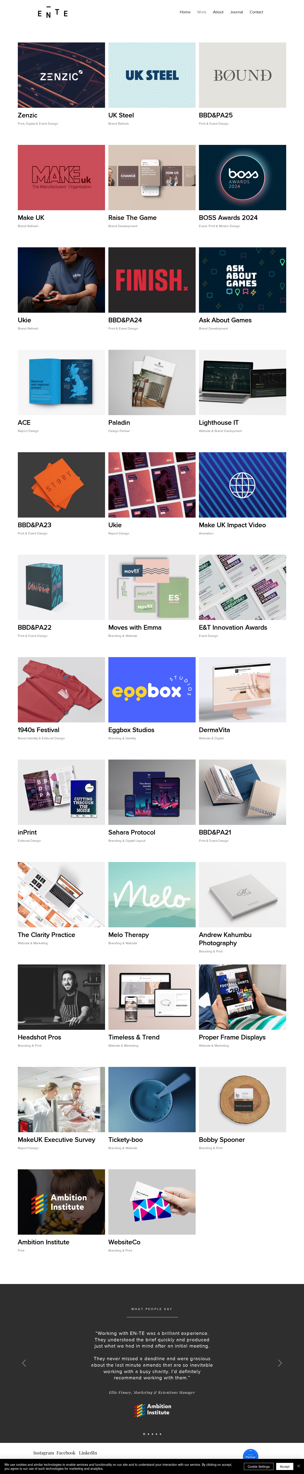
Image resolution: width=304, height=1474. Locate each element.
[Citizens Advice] (152, 1434)
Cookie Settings (259, 1466)
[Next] (280, 1363)
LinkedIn (88, 1453)
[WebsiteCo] (148, 1434)
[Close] (298, 1466)
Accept (285, 1466)
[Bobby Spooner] (156, 1434)
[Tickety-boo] (160, 1434)
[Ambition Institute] (144, 1434)
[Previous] (24, 1363)
